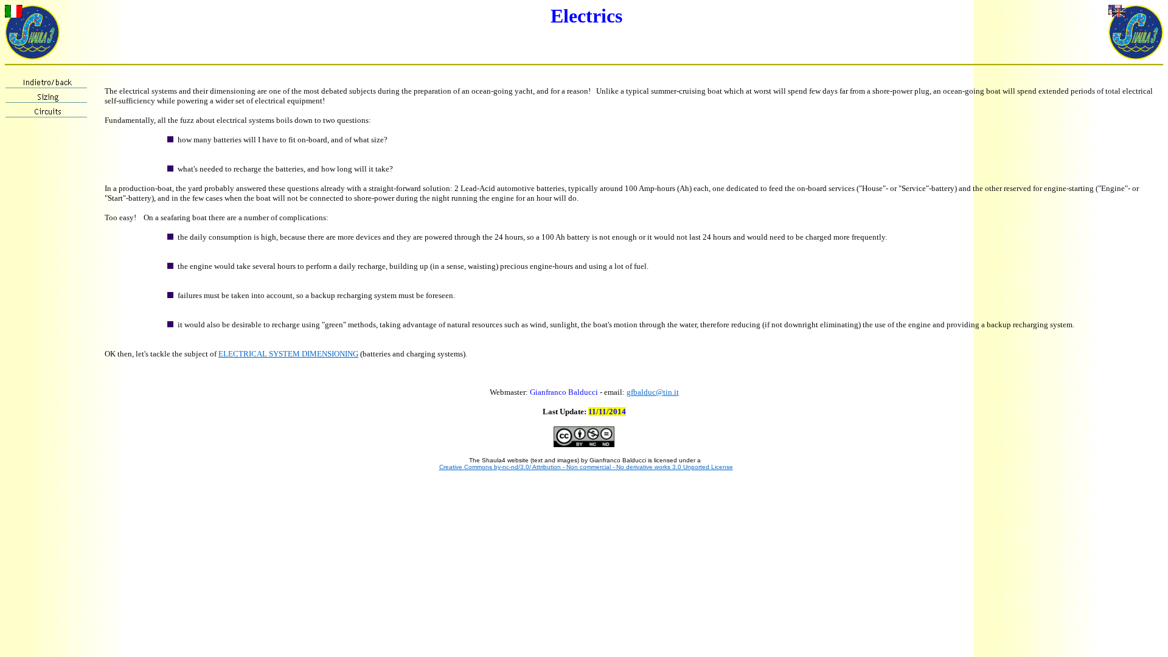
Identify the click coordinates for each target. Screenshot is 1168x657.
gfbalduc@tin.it (653, 392)
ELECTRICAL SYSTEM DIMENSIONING (288, 353)
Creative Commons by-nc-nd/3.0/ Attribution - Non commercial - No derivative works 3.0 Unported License (586, 467)
